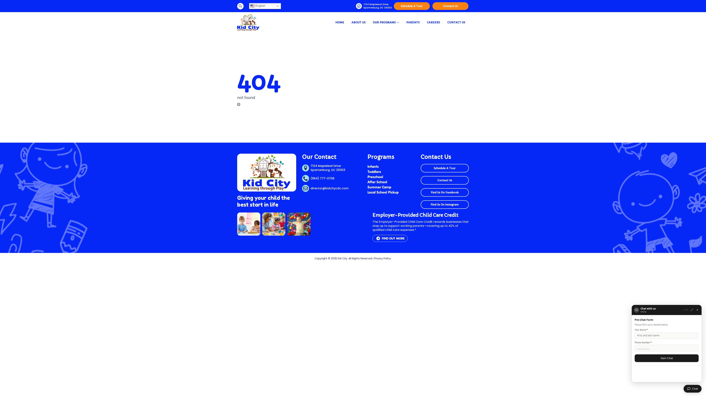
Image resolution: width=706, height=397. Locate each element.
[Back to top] (7, 389)
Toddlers (374, 171)
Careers (433, 22)
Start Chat (667, 358)
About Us (359, 22)
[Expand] (692, 310)
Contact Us (456, 22)
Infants (373, 166)
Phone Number (643, 342)
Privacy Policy (382, 258)
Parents (413, 22)
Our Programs (384, 22)
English (260, 5)
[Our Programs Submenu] (399, 22)
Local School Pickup (383, 192)
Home (339, 22)
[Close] (697, 310)
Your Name (641, 329)
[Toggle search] (240, 6)
